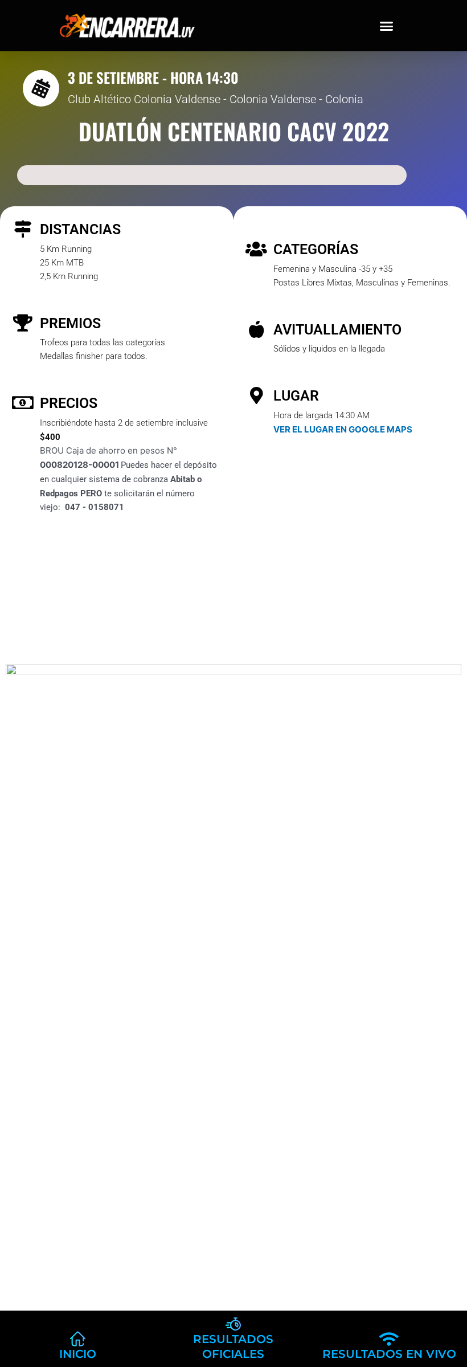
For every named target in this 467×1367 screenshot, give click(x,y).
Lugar (296, 395)
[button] (387, 25)
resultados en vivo (389, 1354)
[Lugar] (256, 395)
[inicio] (77, 1338)
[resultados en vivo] (389, 1338)
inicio (77, 1354)
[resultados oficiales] (233, 1324)
